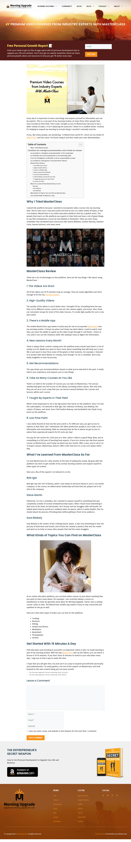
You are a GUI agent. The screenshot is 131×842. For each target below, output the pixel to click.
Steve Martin (37, 188)
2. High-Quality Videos (40, 168)
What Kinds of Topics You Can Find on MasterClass (48, 193)
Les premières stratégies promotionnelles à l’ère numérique (51, 153)
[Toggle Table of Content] (79, 144)
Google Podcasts (83, 800)
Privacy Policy (99, 834)
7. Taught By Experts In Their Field (43, 179)
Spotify (80, 804)
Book (79, 6)
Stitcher (80, 808)
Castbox (80, 821)
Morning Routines (46, 6)
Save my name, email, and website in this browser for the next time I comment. (63, 731)
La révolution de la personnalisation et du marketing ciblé (50, 156)
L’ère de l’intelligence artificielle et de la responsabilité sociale (52, 158)
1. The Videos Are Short (40, 165)
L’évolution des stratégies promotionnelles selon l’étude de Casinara (55, 150)
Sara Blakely (37, 190)
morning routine (52, 295)
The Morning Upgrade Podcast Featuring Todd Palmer (48, 675)
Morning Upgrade (21, 834)
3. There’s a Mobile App (40, 170)
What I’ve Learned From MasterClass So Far (45, 184)
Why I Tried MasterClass (39, 148)
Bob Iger (35, 186)
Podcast (103, 6)
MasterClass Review (37, 163)
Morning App (57, 804)
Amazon (80, 813)
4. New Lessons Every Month (41, 172)
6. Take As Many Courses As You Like (44, 177)
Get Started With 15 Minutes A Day (42, 196)
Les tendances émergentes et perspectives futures (48, 161)
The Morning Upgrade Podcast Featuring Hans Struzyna (48, 672)
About (117, 6)
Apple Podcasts (83, 796)
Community (67, 6)
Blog (89, 6)
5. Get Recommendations (41, 174)
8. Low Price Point (38, 181)
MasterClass (32, 138)
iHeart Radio (82, 817)
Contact (55, 817)
